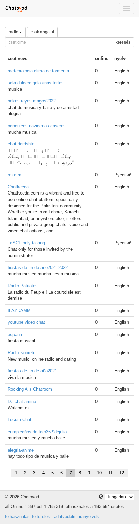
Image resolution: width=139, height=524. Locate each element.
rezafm (14, 174)
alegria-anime (21, 450)
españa (15, 334)
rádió (14, 32)
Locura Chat (19, 419)
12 (121, 472)
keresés (123, 42)
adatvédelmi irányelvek (76, 516)
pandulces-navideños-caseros (37, 125)
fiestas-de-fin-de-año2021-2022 (38, 267)
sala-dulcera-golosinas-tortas (36, 82)
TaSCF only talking (26, 242)
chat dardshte (21, 143)
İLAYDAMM (19, 310)
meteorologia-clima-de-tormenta (38, 70)
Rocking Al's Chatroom (30, 389)
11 (110, 472)
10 (99, 472)
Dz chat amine (22, 401)
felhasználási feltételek (27, 516)
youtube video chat (26, 322)
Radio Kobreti (21, 352)
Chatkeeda (18, 186)
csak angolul (42, 32)
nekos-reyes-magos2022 (32, 101)
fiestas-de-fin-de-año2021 (32, 370)
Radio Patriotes (23, 285)
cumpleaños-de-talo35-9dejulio (37, 431)
